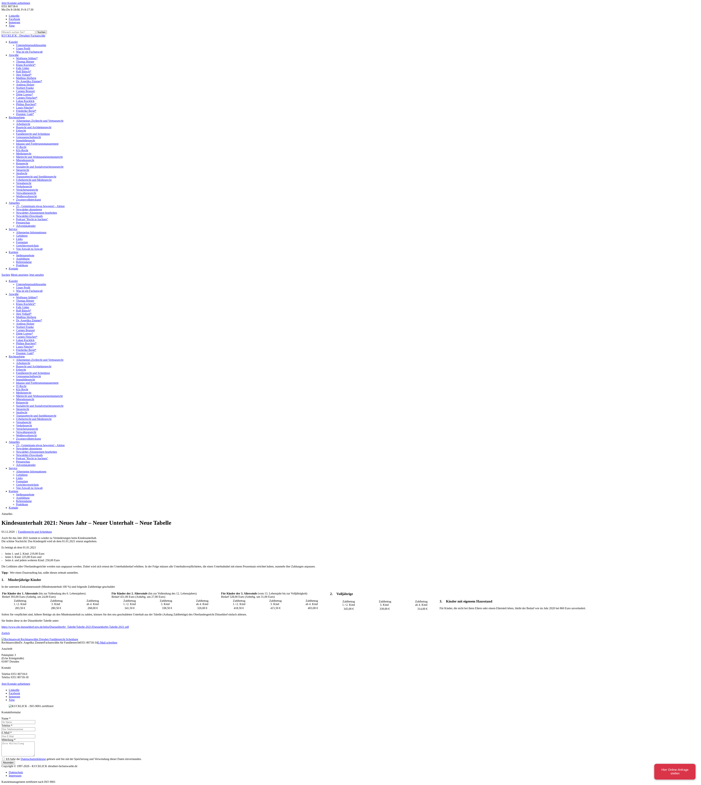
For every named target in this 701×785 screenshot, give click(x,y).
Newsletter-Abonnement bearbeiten (36, 212)
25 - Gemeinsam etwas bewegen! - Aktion (40, 206)
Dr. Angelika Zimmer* (29, 81)
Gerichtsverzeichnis (27, 245)
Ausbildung (23, 258)
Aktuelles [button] (14, 202)
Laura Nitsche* (25, 107)
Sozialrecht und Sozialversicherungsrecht (39, 166)
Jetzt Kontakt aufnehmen (15, 3)
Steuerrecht (22, 170)
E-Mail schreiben (107, 642)
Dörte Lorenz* (24, 94)
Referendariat (24, 262)
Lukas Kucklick (25, 101)
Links (19, 239)
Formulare (22, 242)
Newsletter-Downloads (29, 216)
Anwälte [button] (14, 55)
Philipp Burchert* (26, 104)
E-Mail (6, 732)
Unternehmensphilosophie (31, 45)
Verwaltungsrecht (26, 193)
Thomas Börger (25, 61)
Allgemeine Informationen (31, 232)
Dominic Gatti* (25, 114)
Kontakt (13, 268)
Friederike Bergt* (26, 110)
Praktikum (22, 265)
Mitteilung (8, 739)
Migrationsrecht (25, 160)
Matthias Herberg (26, 78)
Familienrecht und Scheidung (33, 133)
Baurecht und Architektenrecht (33, 127)
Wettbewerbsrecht (26, 196)
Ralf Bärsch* (23, 71)
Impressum (15, 775)
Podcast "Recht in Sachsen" (32, 219)
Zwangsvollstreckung (28, 199)
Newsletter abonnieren (29, 209)
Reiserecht (22, 163)
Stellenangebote (25, 255)
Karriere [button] (13, 252)
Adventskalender (26, 225)
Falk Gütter (22, 68)
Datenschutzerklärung (33, 759)
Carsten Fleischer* (26, 97)
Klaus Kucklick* (26, 64)
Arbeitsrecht (23, 124)
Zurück (5, 633)
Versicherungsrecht (27, 189)
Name (6, 718)
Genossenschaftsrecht (28, 137)
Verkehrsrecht (24, 186)
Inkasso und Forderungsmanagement (37, 143)
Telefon (6, 725)
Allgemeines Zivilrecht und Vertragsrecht (39, 120)
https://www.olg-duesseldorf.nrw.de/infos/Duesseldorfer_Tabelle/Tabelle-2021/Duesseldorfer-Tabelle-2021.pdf (65, 626)
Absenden (8, 762)
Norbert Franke (25, 87)
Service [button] (13, 229)
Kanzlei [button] (13, 41)
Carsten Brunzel (25, 91)
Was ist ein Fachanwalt (29, 51)
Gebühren (22, 235)
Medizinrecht (23, 153)
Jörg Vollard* (24, 74)
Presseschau (23, 222)
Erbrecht (21, 130)
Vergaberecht (23, 183)
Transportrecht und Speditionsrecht (36, 176)
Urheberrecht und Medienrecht (33, 179)
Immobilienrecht (25, 140)
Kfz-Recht (22, 150)
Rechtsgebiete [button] (17, 117)
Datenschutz (16, 772)
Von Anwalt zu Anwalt (29, 248)
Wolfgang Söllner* (27, 58)
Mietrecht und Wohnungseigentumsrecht (39, 156)
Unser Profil (23, 48)
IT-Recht (21, 147)
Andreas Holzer (25, 84)
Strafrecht (21, 173)
